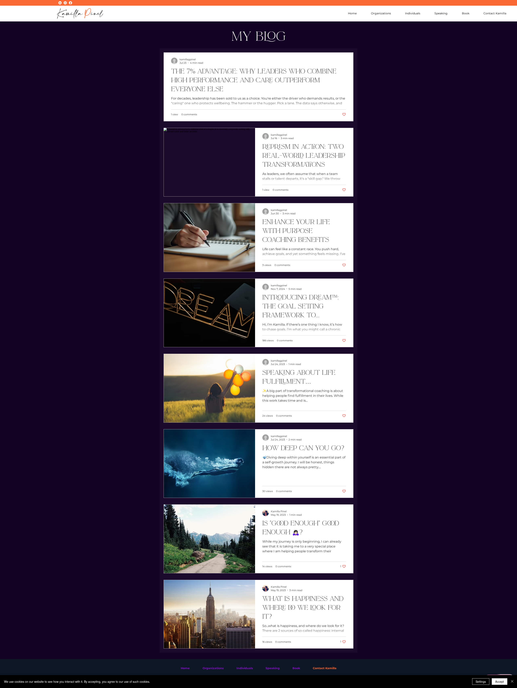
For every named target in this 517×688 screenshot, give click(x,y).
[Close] (512, 681)
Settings (481, 682)
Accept (499, 682)
